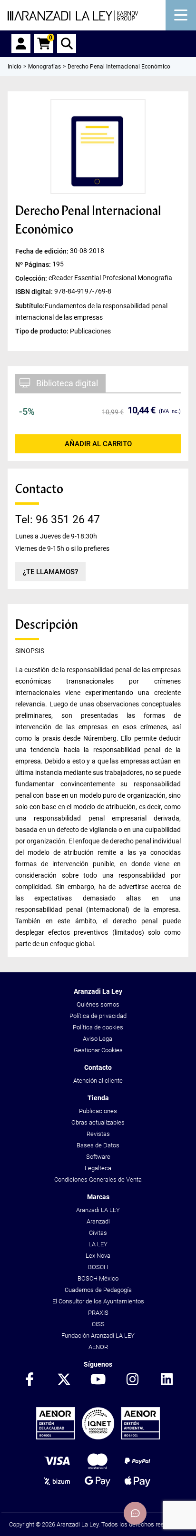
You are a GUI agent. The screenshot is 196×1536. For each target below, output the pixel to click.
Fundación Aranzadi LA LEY (98, 1335)
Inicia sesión (20, 43)
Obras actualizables (98, 1122)
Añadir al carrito (98, 444)
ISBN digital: (34, 291)
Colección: (32, 278)
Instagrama (132, 1380)
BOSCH (98, 1267)
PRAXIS (98, 1312)
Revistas (98, 1133)
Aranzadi (98, 1221)
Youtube (98, 1380)
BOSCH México (98, 1278)
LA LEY (98, 1244)
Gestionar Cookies (98, 1050)
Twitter (63, 1380)
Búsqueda (66, 43)
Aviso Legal (98, 1038)
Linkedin (166, 1380)
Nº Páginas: (33, 264)
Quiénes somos (98, 1004)
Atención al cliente (98, 1080)
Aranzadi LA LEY (98, 1209)
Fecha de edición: (42, 251)
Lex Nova (98, 1255)
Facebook (29, 1380)
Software (98, 1156)
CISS (98, 1324)
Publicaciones (98, 1111)
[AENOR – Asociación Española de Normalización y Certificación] (98, 1437)
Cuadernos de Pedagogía (98, 1289)
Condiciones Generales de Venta (98, 1179)
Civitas (98, 1232)
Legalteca (98, 1168)
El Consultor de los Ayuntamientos (98, 1301)
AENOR (98, 1346)
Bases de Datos (98, 1145)
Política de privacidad (98, 1015)
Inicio (14, 66)
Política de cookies (98, 1027)
